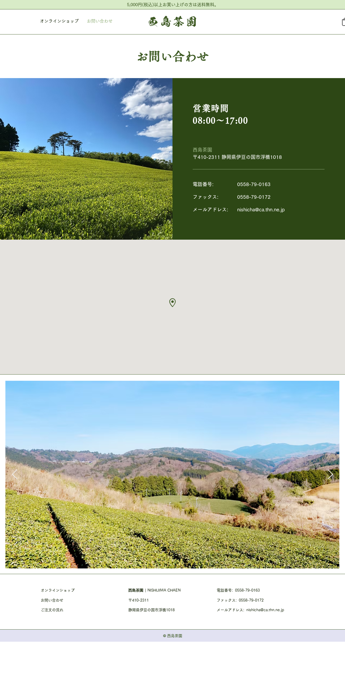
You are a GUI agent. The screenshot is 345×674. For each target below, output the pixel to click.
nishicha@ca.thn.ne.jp (261, 209)
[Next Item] (330, 474)
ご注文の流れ (52, 610)
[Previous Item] (15, 474)
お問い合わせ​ (52, 600)
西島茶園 (136, 590)
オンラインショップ (58, 590)
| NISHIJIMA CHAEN (163, 590)
